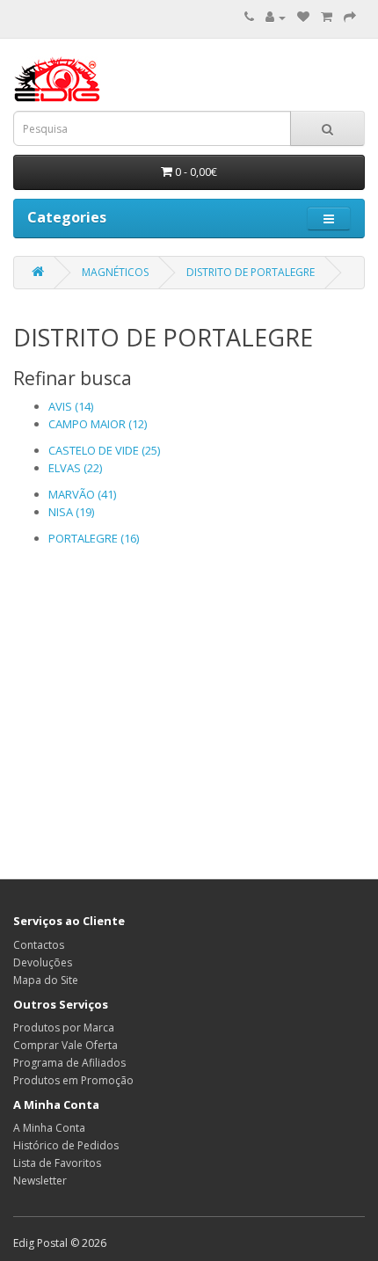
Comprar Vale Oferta (65, 1045)
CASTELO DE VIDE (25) (104, 450)
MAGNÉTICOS (115, 272)
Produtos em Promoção (73, 1080)
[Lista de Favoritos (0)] (303, 17)
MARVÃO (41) (82, 494)
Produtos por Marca (63, 1027)
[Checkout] (350, 17)
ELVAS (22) (75, 468)
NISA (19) (71, 512)
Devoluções (42, 962)
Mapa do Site (45, 980)
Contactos (38, 944)
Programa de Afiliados (69, 1062)
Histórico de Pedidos (66, 1145)
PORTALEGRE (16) (93, 538)
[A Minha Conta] (275, 17)
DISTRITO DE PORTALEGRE (250, 272)
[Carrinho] (326, 17)
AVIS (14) (70, 406)
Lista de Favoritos (57, 1162)
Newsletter (40, 1180)
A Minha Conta (49, 1127)
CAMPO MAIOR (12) (97, 424)
